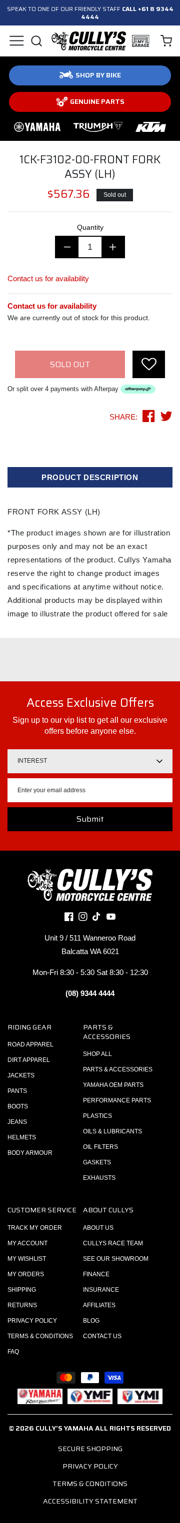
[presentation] (148, 364)
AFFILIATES (99, 1305)
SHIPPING (22, 1289)
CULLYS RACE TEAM (113, 1243)
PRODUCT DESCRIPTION (90, 477)
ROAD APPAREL (31, 1044)
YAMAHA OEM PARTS (113, 1084)
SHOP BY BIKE (98, 74)
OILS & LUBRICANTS (112, 1131)
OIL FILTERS (100, 1146)
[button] (16, 41)
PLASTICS (97, 1115)
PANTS (17, 1090)
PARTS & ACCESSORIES (117, 1069)
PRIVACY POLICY (32, 1320)
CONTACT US (102, 1336)
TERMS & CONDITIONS (40, 1336)
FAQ (13, 1351)
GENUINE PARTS (97, 101)
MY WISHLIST (27, 1258)
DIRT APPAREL (29, 1059)
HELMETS (22, 1137)
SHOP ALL (97, 1053)
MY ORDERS (26, 1274)
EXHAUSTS (99, 1177)
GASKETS (97, 1162)
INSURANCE (101, 1289)
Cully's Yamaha (65, 1428)
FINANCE (96, 1274)
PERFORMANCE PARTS (117, 1100)
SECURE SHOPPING (90, 1448)
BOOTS (18, 1106)
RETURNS (22, 1305)
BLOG (91, 1320)
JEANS (17, 1121)
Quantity (90, 227)
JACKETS (21, 1075)
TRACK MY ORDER (35, 1227)
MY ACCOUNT (28, 1243)
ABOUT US (98, 1227)
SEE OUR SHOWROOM (115, 1258)
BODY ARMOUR (30, 1152)
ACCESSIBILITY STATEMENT (90, 1501)
